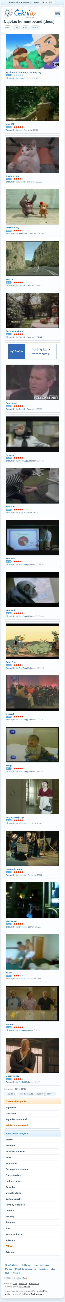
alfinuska (22, 823)
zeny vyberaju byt (15, 817)
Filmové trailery (13, 1175)
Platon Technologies (34, 1294)
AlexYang (23, 461)
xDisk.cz (23, 1283)
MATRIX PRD (12, 1076)
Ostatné (10, 1210)
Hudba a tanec (13, 1181)
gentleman (11, 921)
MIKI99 (22, 1030)
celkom (35, 28)
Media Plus (42, 1291)
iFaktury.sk (34, 1283)
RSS (7, 1273)
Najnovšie (11, 1107)
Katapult (10, 506)
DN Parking (24, 1286)
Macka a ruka (12, 176)
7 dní (16, 28)
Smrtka (9, 279)
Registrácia (15, 2)
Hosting (7, 1294)
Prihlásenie (27, 2)
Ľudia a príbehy (14, 1199)
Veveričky (11, 124)
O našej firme (11, 1265)
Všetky (9, 1139)
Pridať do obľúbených (25, 1269)
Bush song (11, 403)
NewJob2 (10, 610)
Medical (10, 714)
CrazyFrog (11, 662)
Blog (53, 1269)
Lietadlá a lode (13, 1193)
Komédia (10, 1187)
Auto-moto (11, 1163)
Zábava (9, 78)
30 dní (25, 28)
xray (21, 513)
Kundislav (23, 234)
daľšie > (40, 1094)
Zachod (10, 1024)
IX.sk (15, 1283)
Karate (9, 972)
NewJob (10, 455)
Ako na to (11, 1145)
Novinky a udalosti (15, 1205)
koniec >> (51, 1094)
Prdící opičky (12, 227)
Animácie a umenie (15, 1151)
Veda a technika (14, 1234)
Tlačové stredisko (41, 1265)
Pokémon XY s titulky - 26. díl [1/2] (23, 72)
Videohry (10, 1240)
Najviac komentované (17, 1125)
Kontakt (16, 1273)
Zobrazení (11, 1113)
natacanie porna (14, 869)
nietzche (22, 979)
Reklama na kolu (14, 331)
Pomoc (37, 2)
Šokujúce (10, 1222)
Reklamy (10, 1216)
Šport (8, 1228)
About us (43, 1269)
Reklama (25, 1265)
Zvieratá (10, 1252)
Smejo (9, 765)
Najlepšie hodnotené (16, 1119)
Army (8, 1157)
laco (21, 130)
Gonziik (22, 182)
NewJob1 (10, 558)
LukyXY (22, 78)
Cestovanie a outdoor (17, 1169)
